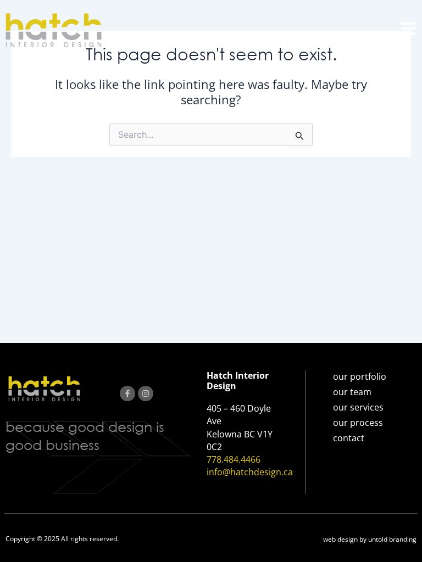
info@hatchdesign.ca (250, 472)
